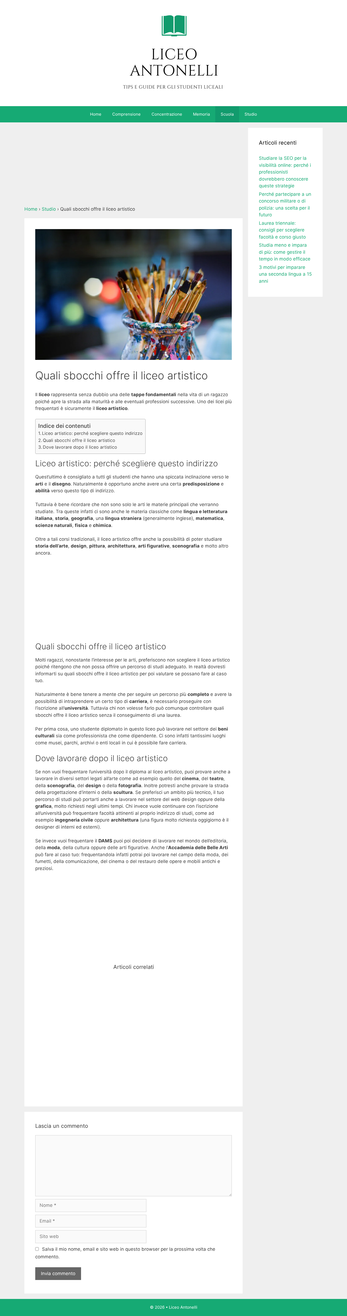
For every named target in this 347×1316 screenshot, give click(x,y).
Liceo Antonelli (183, 1307)
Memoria (201, 114)
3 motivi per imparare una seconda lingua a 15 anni (285, 274)
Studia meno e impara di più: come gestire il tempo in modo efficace (284, 252)
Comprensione (126, 114)
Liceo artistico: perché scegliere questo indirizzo (92, 433)
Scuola (227, 114)
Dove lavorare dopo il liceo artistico (80, 447)
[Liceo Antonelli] (173, 53)
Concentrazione (167, 114)
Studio (251, 114)
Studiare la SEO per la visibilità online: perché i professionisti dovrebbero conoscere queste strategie (285, 171)
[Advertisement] (133, 166)
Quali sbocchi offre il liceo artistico (79, 440)
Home (95, 114)
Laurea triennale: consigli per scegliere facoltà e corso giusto (282, 230)
